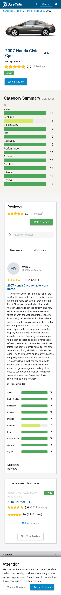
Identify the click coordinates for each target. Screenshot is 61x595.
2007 (47, 53)
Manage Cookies (16, 587)
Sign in (45, 4)
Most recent (40, 250)
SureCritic (8, 11)
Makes (19, 11)
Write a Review (16, 81)
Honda (28, 11)
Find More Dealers (30, 536)
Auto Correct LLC (19, 502)
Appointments (32, 523)
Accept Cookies (42, 587)
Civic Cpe (39, 11)
